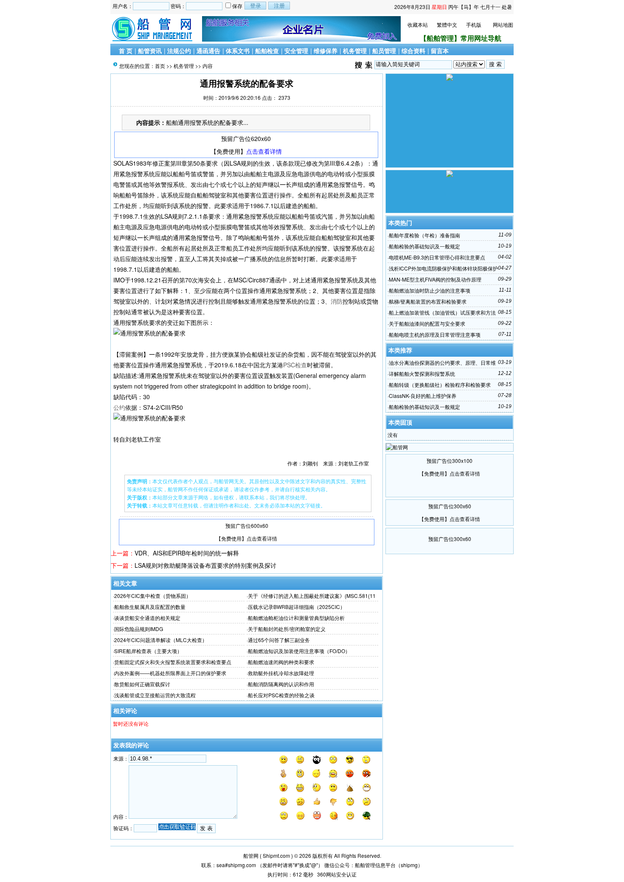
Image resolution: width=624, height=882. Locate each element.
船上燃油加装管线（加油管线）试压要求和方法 (442, 312)
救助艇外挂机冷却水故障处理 (281, 672)
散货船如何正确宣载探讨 (142, 684)
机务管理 (355, 50)
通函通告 (208, 50)
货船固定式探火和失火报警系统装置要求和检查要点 (172, 661)
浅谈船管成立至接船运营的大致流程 (155, 695)
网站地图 (503, 24)
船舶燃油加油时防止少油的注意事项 (429, 290)
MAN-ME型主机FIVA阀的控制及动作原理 (435, 279)
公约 (119, 407)
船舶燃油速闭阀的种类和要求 (281, 661)
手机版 (473, 24)
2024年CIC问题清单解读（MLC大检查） (160, 639)
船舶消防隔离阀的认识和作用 (281, 684)
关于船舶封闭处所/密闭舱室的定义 (287, 628)
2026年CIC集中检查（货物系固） (152, 595)
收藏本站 (418, 24)
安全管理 (296, 50)
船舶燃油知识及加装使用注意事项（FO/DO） (299, 650)
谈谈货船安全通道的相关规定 (147, 617)
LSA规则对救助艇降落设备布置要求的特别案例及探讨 (205, 565)
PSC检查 (295, 365)
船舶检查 (267, 50)
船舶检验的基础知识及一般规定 (424, 246)
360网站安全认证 (337, 874)
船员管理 (384, 50)
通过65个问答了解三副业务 (279, 639)
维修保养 (325, 50)
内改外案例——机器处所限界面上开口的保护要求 (170, 672)
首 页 (125, 50)
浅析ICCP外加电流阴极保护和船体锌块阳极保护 (443, 268)
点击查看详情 (264, 151)
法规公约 (179, 50)
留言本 (440, 50)
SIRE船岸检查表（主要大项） (148, 650)
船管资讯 (150, 50)
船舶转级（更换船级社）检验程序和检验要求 (440, 384)
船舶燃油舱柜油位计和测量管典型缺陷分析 (296, 617)
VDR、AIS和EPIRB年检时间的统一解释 (187, 553)
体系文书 (238, 50)
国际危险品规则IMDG (138, 628)
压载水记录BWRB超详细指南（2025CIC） (296, 606)
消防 (337, 301)
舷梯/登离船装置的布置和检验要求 (428, 301)
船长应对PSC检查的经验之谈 (281, 695)
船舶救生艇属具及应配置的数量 (150, 606)
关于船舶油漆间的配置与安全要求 (427, 323)
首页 (160, 65)
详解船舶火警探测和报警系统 (422, 373)
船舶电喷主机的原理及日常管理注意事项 (435, 334)
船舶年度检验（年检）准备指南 (424, 235)
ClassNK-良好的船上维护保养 (422, 395)
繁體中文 (447, 24)
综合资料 (413, 50)
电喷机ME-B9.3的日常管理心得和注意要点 (437, 257)
